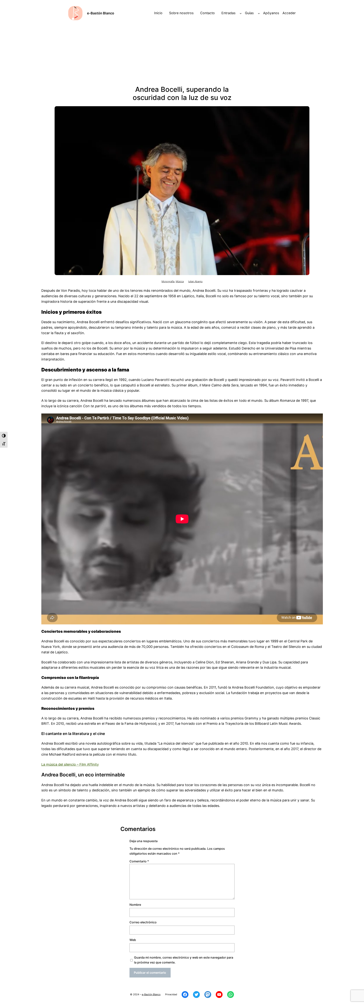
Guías (249, 13)
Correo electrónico (143, 922)
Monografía (168, 281)
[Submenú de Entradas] (241, 13)
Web (132, 940)
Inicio (158, 13)
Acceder (289, 13)
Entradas (228, 13)
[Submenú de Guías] (259, 13)
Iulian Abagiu (195, 281)
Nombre (135, 904)
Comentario (139, 861)
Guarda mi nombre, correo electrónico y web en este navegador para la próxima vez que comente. (183, 960)
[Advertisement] (182, 52)
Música (180, 281)
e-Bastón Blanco (100, 13)
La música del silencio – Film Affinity (70, 764)
